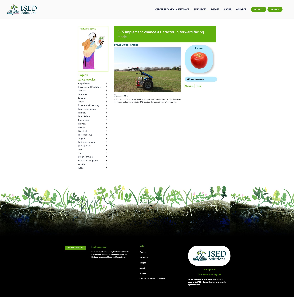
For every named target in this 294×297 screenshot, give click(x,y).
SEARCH (275, 9)
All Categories (86, 79)
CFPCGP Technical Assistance (172, 9)
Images (215, 9)
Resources (200, 9)
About (227, 9)
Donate (258, 9)
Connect (241, 9)
